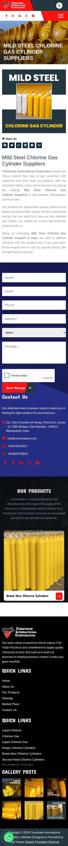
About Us (8, 686)
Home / (8, 65)
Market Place (10, 704)
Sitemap (7, 698)
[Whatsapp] (8, 837)
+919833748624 (17, 453)
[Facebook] (6, 16)
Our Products (11, 692)
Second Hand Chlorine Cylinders (23, 759)
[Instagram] (26, 16)
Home (6, 680)
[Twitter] (13, 16)
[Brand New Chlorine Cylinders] (59, 596)
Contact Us (9, 710)
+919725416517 (17, 446)
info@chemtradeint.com (22, 438)
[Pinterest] (33, 16)
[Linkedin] (19, 16)
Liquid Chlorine (11, 730)
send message (16, 388)
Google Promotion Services (42, 841)
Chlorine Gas (10, 736)
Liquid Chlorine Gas (15, 742)
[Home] (14, 5)
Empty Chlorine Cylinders (18, 748)
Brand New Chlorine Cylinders (27, 596)
